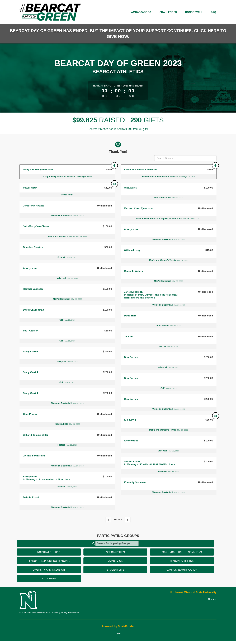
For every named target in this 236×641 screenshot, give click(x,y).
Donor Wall (194, 12)
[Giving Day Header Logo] (50, 12)
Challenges (168, 12)
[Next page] (127, 520)
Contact (212, 599)
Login (118, 633)
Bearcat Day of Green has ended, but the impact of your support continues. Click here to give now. (118, 33)
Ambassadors (141, 12)
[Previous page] (108, 520)
